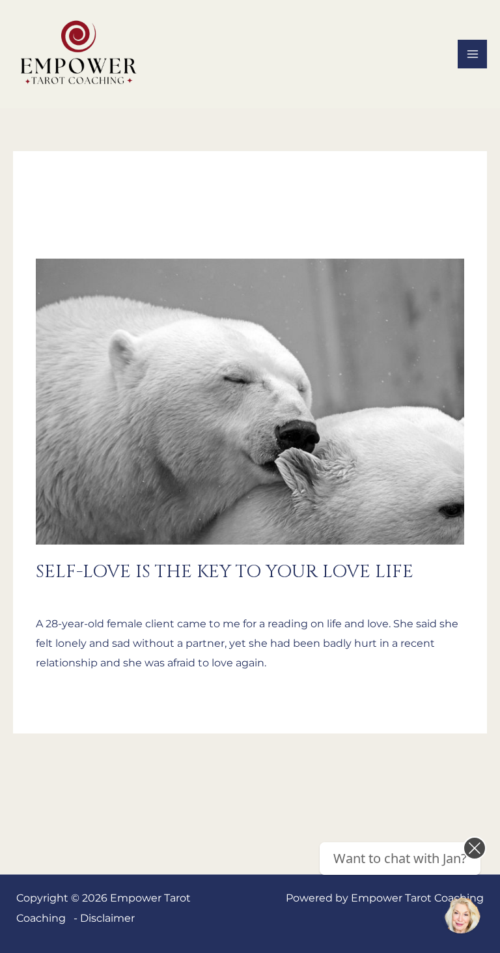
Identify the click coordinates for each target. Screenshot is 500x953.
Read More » (68, 697)
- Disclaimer (104, 917)
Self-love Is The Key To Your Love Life (224, 572)
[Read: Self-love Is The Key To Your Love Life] (250, 400)
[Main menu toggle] (472, 54)
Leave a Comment (84, 594)
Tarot (153, 594)
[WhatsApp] (460, 913)
